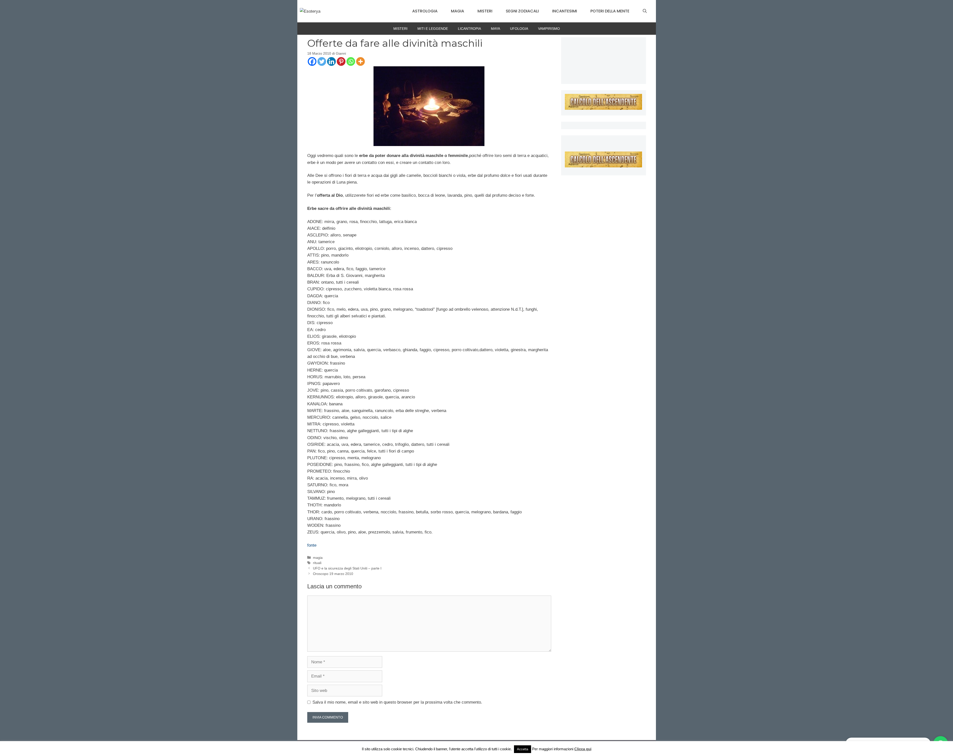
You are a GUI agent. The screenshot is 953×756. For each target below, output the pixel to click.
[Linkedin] (331, 61)
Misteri (484, 11)
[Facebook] (312, 61)
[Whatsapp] (350, 61)
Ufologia (519, 29)
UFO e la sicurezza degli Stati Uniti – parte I (347, 568)
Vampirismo (549, 29)
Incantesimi (564, 11)
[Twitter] (321, 61)
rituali (317, 563)
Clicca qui (582, 749)
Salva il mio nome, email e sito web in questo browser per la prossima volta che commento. (397, 702)
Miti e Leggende (432, 29)
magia (318, 558)
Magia (457, 11)
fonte (311, 545)
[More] (360, 61)
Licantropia (469, 29)
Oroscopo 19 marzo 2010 (333, 574)
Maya (495, 29)
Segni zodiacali (522, 11)
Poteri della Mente (609, 11)
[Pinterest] (341, 61)
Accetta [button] (522, 749)
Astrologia (425, 11)
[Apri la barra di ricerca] (644, 11)
